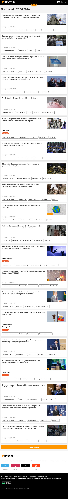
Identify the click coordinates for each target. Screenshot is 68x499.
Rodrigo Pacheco (35, 265)
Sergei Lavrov (49, 71)
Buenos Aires (32, 285)
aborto (36, 158)
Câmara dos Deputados (48, 158)
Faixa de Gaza (44, 199)
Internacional (43, 461)
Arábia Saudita (43, 92)
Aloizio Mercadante (30, 92)
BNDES (53, 92)
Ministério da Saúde (46, 112)
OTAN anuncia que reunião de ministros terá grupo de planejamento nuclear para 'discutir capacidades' (21, 407)
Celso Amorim (27, 306)
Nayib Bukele (15, 240)
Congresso (52, 265)
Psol (29, 158)
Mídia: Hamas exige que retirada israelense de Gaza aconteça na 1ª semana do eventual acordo (20, 186)
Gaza (53, 199)
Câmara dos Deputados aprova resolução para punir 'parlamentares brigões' (20, 165)
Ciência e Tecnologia (21, 265)
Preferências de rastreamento (52, 478)
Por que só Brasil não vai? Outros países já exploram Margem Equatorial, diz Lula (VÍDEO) (21, 361)
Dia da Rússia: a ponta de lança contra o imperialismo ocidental (21, 206)
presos (46, 240)
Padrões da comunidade (33, 478)
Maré (41, 441)
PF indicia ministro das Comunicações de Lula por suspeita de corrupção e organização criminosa (23, 341)
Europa (29, 71)
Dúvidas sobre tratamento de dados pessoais (13, 478)
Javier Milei (39, 50)
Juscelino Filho (19, 354)
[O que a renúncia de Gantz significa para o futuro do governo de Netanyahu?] (56, 389)
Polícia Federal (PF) (52, 354)
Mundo (30, 50)
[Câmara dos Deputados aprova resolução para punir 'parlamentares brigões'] (56, 168)
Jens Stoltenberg (32, 420)
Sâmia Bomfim (19, 158)
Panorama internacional (8, 30)
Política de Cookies (42, 476)
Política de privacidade (29, 476)
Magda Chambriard (42, 379)
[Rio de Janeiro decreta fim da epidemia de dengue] (56, 102)
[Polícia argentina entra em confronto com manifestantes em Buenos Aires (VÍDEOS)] (56, 275)
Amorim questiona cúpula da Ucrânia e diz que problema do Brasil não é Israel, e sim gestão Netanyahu (23, 293)
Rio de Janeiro (19, 112)
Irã (55, 30)
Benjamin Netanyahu (41, 306)
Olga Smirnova (24, 220)
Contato (20, 476)
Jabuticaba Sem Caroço (17, 461)
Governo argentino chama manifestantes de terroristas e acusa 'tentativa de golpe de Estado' (22, 37)
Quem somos (4, 476)
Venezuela (47, 30)
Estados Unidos (32, 199)
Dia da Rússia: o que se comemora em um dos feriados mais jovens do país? (23, 313)
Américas (21, 50)
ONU (51, 399)
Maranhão (40, 354)
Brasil (35, 112)
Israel (43, 399)
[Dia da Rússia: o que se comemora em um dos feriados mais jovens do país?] (56, 316)
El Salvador (26, 240)
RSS (42, 478)
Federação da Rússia (37, 220)
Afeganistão (42, 137)
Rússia (20, 30)
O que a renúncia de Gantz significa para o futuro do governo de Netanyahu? (23, 386)
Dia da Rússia (50, 220)
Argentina (52, 285)
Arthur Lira (46, 178)
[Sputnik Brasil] (8, 3)
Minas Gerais (35, 178)
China (38, 30)
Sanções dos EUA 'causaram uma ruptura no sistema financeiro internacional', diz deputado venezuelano (21, 16)
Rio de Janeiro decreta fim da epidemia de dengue (20, 98)
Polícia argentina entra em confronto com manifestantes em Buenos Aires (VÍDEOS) (23, 272)
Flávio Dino (30, 354)
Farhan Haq (38, 71)
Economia (29, 30)
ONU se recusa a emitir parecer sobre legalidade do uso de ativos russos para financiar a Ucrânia (23, 58)
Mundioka (5, 220)
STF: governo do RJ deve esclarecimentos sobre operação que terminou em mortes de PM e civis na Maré (23, 427)
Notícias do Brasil (7, 92)
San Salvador (37, 240)
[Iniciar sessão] (62, 2)
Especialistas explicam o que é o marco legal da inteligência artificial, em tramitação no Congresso (23, 248)
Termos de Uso (13, 476)
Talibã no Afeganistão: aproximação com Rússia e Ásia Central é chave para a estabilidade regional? (21, 120)
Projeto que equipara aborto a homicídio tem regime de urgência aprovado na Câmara (22, 144)
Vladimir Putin (44, 420)
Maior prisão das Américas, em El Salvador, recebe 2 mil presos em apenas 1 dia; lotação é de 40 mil (22, 227)
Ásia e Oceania (22, 137)
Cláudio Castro (19, 441)
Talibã (51, 137)
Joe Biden (21, 199)
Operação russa (31, 461)
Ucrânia (54, 420)
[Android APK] (6, 484)
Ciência (58, 461)
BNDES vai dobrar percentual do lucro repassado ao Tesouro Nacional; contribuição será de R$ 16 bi (23, 78)
